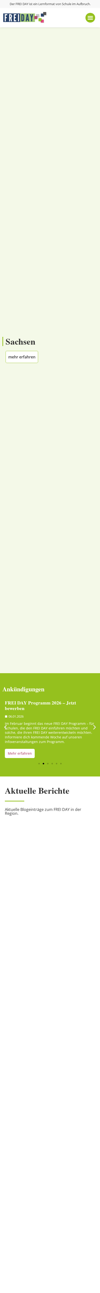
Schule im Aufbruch (76, 4)
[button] (5, 727)
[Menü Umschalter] (90, 18)
